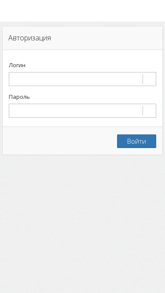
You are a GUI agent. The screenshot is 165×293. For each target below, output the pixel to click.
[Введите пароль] (82, 111)
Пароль (19, 97)
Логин (17, 65)
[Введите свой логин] (82, 79)
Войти (136, 141)
